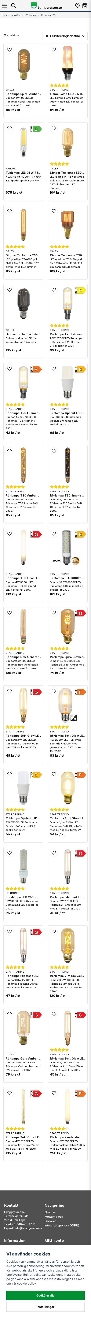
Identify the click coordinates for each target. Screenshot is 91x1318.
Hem (4, 15)
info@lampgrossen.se (28, 1228)
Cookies (50, 1221)
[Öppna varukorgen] (85, 5)
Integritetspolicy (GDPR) (62, 1225)
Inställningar (45, 1307)
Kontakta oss (54, 1216)
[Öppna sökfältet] (13, 5)
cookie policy (26, 1283)
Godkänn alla (45, 1295)
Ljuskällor (16, 15)
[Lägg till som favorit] (77, 5)
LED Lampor (31, 15)
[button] (23, 49)
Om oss (50, 1212)
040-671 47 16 (26, 1224)
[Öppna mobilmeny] (4, 5)
